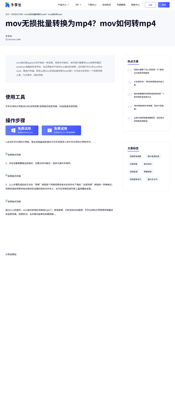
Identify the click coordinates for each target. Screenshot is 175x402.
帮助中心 (135, 4)
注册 (150, 4)
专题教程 (121, 4)
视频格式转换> (17, 14)
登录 (164, 4)
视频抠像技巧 (135, 179)
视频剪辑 (133, 171)
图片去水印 (152, 179)
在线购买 (106, 4)
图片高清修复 (153, 156)
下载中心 (92, 4)
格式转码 (147, 164)
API (77, 4)
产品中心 (62, 4)
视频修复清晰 (135, 156)
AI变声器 (133, 164)
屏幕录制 (148, 171)
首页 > (8, 14)
